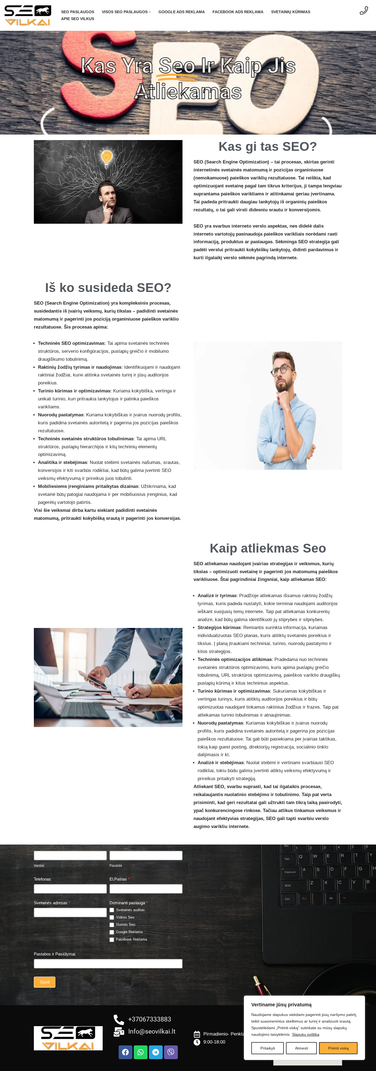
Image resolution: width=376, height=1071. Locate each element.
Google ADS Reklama (182, 12)
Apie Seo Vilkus (77, 19)
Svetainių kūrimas (290, 12)
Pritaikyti (267, 1048)
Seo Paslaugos (77, 12)
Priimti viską (338, 1048)
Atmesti (301, 1048)
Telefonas (42, 879)
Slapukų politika (305, 1034)
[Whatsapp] (141, 1052)
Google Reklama (129, 932)
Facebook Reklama (131, 939)
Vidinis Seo (124, 917)
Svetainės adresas (52, 902)
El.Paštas (120, 879)
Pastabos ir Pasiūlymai (54, 954)
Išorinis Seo (125, 924)
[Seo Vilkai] (28, 15)
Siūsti (45, 982)
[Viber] (171, 1052)
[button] (150, 12)
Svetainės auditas (130, 910)
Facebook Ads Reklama (237, 12)
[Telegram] (156, 1052)
